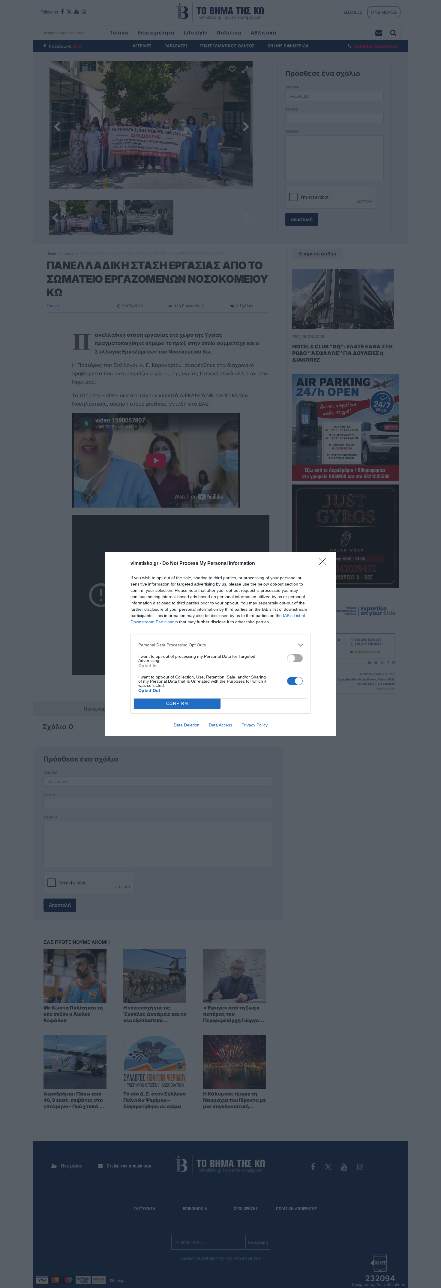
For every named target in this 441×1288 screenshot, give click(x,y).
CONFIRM (177, 703)
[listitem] (220, 645)
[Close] (324, 563)
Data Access (220, 725)
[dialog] (220, 644)
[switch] (295, 658)
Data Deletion (187, 725)
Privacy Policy (255, 725)
